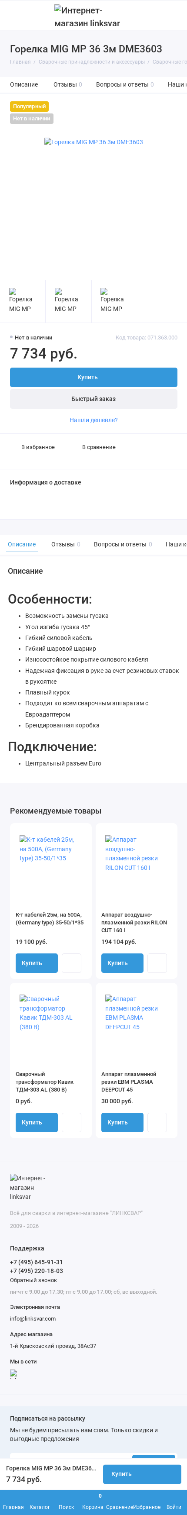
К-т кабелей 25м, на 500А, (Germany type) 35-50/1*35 (49, 918)
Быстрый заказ (93, 399)
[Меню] (15, 15)
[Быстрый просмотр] (71, 963)
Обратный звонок (33, 1280)
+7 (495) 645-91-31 (36, 1262)
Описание (24, 84)
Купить (32, 963)
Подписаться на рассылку (47, 1419)
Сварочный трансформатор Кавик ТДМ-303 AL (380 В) (44, 1082)
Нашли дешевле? (94, 420)
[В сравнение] (70, 833)
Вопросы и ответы (125, 84)
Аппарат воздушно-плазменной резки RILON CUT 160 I (134, 922)
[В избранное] (82, 833)
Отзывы (68, 84)
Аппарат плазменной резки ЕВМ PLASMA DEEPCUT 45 (128, 1082)
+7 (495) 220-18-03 (36, 1270)
